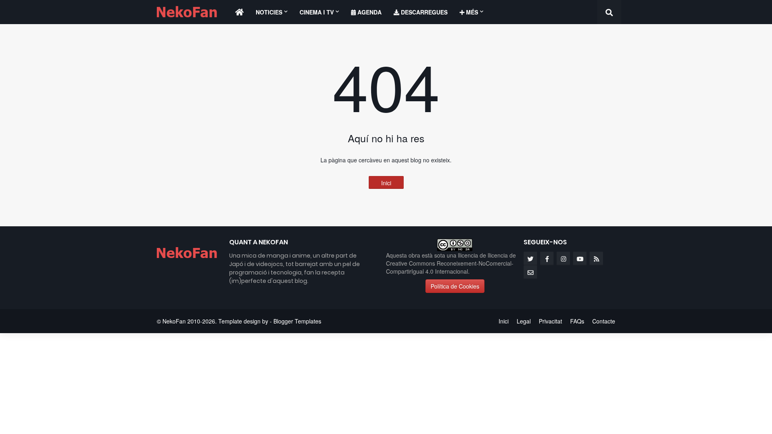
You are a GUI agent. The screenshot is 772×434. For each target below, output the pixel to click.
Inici (386, 183)
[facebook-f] (547, 258)
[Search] (609, 12)
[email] (530, 272)
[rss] (596, 258)
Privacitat (550, 321)
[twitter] (530, 258)
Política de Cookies (455, 286)
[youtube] (580, 258)
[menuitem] (239, 12)
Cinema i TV (317, 12)
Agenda (369, 12)
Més (471, 12)
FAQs (577, 321)
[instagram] (563, 258)
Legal (524, 321)
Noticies (269, 12)
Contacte (603, 321)
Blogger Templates (297, 321)
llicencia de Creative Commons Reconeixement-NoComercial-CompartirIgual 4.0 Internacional (451, 263)
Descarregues (423, 12)
